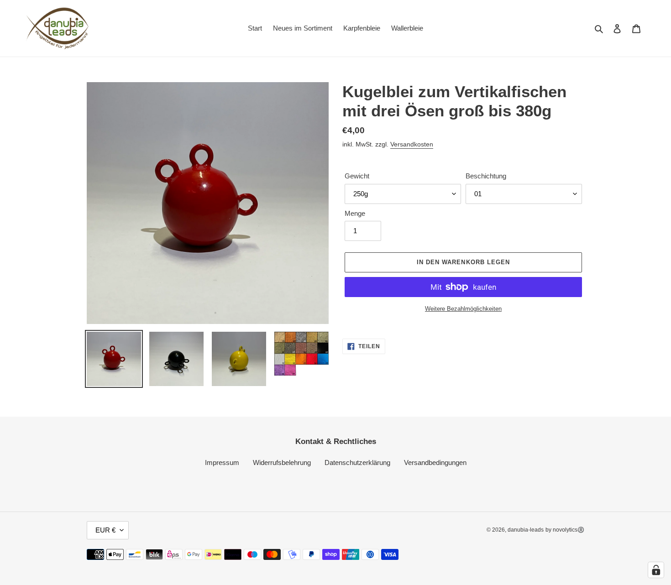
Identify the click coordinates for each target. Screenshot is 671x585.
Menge (355, 213)
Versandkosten (411, 144)
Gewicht (357, 176)
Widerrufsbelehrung (282, 462)
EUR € (105, 530)
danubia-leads (526, 530)
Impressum (222, 462)
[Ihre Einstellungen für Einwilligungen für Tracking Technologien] (656, 570)
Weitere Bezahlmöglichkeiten (463, 308)
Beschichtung (486, 176)
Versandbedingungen (435, 462)
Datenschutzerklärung (357, 462)
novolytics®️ (568, 530)
